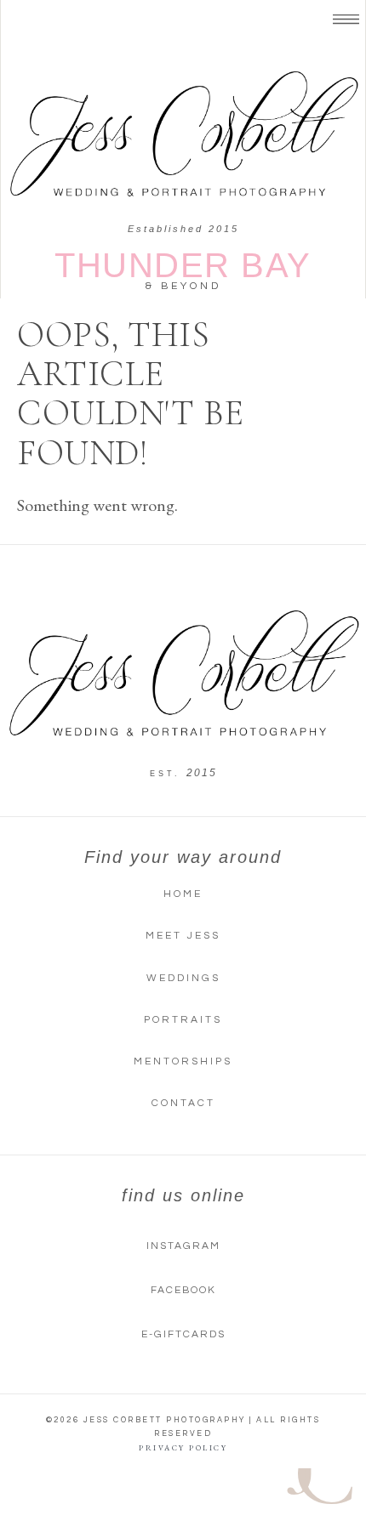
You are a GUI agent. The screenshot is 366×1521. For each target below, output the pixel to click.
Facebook (183, 1290)
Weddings (183, 978)
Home (183, 894)
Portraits (183, 1019)
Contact (183, 1103)
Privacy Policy (183, 1448)
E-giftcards (183, 1334)
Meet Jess (183, 935)
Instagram (183, 1245)
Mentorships (183, 1061)
